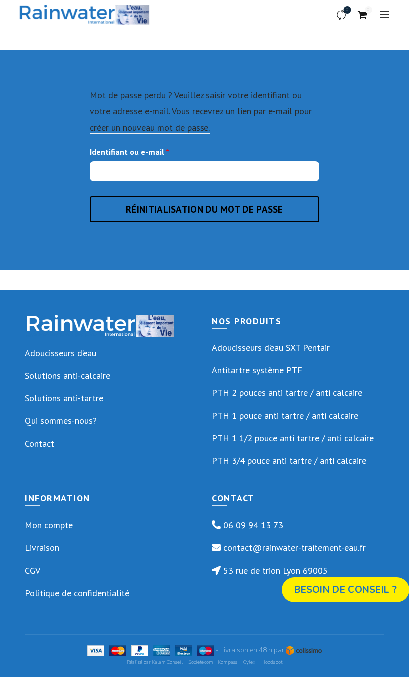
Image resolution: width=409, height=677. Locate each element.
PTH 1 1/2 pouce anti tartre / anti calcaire (293, 438)
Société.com (201, 662)
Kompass (227, 662)
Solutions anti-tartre (64, 398)
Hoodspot (271, 662)
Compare (347, 10)
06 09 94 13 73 (252, 525)
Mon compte (49, 525)
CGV (32, 570)
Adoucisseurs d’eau (60, 353)
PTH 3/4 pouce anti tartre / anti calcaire (289, 460)
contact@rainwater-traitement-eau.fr (293, 547)
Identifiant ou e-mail (149, 151)
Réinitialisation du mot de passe (204, 209)
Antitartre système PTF (257, 370)
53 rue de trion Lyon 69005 (274, 570)
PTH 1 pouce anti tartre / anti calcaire (285, 415)
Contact (39, 443)
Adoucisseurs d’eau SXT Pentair (271, 347)
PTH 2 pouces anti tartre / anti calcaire (287, 392)
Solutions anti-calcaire (67, 375)
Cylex (249, 662)
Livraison (42, 547)
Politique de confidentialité (77, 593)
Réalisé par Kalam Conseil (155, 662)
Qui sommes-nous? (61, 420)
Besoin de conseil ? (345, 589)
